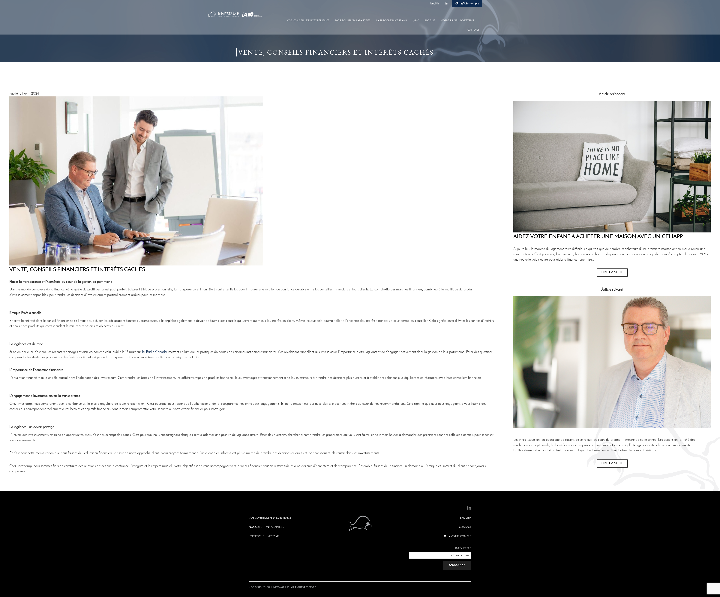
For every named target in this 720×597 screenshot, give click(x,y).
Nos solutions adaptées (352, 20)
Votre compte (471, 3)
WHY (416, 20)
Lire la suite (612, 272)
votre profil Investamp (457, 20)
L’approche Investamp (391, 20)
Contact (473, 30)
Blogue (429, 20)
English (434, 3)
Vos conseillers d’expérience (308, 20)
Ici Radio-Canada (154, 352)
